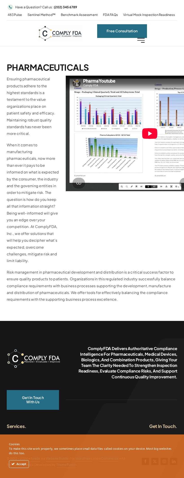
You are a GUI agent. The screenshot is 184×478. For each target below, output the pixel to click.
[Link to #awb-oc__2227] (141, 40)
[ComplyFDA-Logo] (60, 27)
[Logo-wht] (34, 349)
